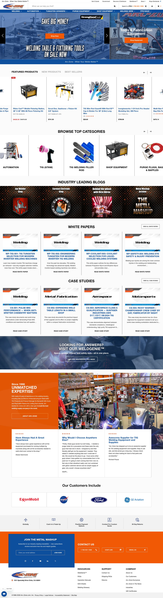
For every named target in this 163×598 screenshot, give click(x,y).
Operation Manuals (84, 580)
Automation (33, 11)
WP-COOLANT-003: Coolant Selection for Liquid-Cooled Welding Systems (101, 256)
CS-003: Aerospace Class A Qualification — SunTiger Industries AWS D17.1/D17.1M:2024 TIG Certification (101, 313)
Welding (16, 11)
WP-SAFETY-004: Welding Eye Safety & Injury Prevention (142, 255)
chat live (109, 550)
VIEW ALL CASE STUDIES (150, 280)
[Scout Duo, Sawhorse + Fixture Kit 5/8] (134, 91)
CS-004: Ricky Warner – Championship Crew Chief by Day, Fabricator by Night (142, 310)
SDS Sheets (82, 584)
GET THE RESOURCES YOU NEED (81, 359)
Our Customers (131, 576)
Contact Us (106, 573)
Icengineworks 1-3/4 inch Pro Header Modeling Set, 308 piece (28, 110)
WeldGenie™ (82, 573)
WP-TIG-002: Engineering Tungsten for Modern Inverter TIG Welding (61, 256)
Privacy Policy (39, 595)
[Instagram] (25, 561)
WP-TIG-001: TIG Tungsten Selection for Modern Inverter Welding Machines (20, 256)
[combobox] (73, 6)
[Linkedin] (47, 561)
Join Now (58, 553)
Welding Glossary (84, 587)
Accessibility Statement (62, 595)
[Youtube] (40, 561)
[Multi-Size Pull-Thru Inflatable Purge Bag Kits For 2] (64, 91)
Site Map (74, 595)
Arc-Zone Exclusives (133, 580)
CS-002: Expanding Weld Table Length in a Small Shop (61, 310)
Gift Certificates (131, 591)
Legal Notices (49, 595)
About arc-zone (30, 416)
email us (132, 550)
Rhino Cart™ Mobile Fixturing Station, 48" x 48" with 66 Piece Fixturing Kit (99, 110)
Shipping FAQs (107, 576)
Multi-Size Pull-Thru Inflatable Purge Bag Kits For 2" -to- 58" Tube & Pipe (63, 110)
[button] (54, 36)
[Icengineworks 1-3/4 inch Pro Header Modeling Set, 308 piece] (29, 91)
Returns (104, 580)
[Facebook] (32, 561)
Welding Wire (126, 11)
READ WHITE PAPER (20, 272)
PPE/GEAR (144, 11)
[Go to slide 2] (107, 36)
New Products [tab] (51, 71)
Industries (129, 587)
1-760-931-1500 (138, 6)
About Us (129, 573)
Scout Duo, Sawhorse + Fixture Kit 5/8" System (132, 110)
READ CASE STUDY (20, 331)
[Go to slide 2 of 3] (150, 423)
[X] (55, 561)
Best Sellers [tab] (73, 71)
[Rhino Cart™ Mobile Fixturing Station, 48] (99, 91)
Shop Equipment (105, 11)
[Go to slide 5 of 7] (150, 131)
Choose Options (64, 99)
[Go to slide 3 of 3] (144, 423)
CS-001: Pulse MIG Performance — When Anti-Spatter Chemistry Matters (20, 310)
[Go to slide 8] (2, 36)
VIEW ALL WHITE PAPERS (150, 226)
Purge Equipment (81, 11)
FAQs (79, 576)
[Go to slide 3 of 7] (144, 131)
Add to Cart (29, 99)
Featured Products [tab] (25, 71)
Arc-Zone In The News (133, 584)
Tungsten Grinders (55, 11)
